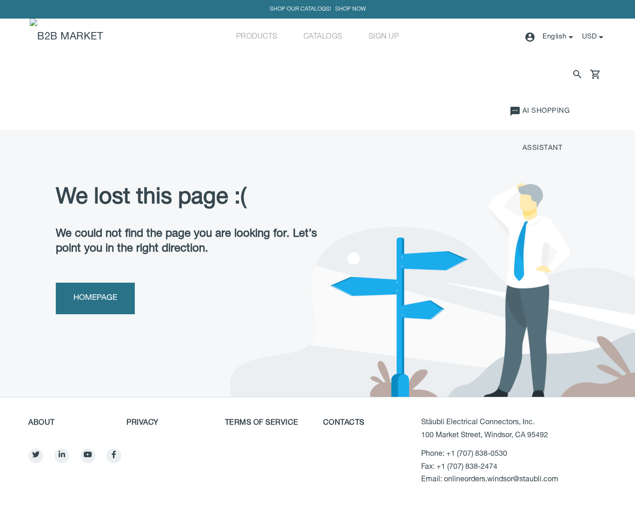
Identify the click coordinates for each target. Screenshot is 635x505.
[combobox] (593, 37)
